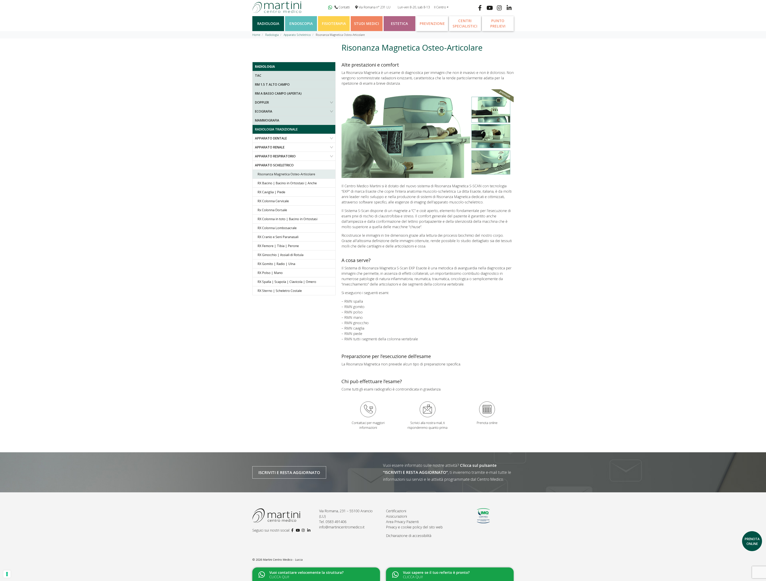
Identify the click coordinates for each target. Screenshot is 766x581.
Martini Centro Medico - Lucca (283, 559)
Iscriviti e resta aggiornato (289, 472)
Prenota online (487, 423)
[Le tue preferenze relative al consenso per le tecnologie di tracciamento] (7, 574)
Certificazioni (396, 510)
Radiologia (272, 35)
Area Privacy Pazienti (402, 521)
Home (256, 35)
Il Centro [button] (440, 7)
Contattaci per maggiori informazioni (368, 425)
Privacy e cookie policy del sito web (414, 527)
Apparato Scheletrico (297, 35)
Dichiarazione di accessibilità (408, 535)
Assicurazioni (396, 516)
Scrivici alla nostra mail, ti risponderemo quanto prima (427, 425)
